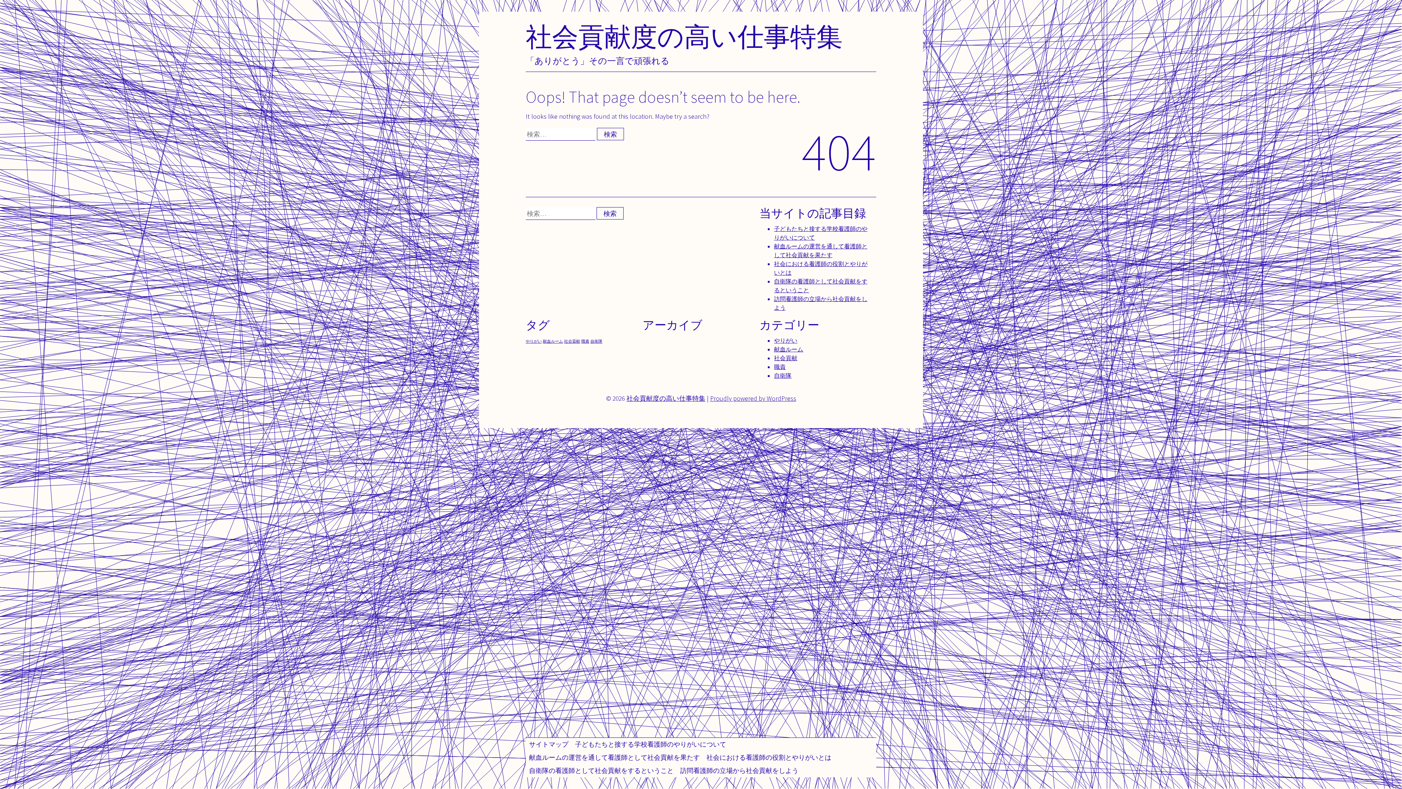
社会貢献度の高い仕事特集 (684, 36)
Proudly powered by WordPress (753, 398)
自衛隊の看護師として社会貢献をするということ (601, 770)
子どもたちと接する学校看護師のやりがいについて (650, 744)
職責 (585, 341)
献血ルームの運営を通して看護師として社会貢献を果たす (614, 757)
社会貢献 (572, 341)
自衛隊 (596, 341)
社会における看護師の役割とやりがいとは (768, 757)
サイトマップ (548, 744)
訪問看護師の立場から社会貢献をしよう (739, 770)
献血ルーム (553, 341)
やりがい (534, 341)
